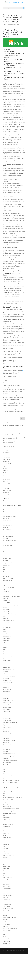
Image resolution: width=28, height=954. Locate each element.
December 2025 (6, 457)
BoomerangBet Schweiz (8, 620)
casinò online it (6, 640)
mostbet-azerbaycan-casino (9, 753)
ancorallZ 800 (6, 576)
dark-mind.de (6, 674)
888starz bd (5, 560)
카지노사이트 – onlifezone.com (10, 928)
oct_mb (4, 785)
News (4, 771)
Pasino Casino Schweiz (8, 824)
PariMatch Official (7, 822)
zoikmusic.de (6, 919)
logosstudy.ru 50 (7, 733)
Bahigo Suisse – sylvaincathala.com (11, 596)
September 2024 (7, 490)
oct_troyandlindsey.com (8, 791)
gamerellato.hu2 (7, 702)
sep (4, 859)
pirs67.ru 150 (6, 833)
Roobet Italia (6, 853)
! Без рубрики (6, 500)
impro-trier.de (6, 713)
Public (4, 842)
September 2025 (7, 463)
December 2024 (6, 483)
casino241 (5, 642)
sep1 (4, 862)
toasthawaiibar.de (7, 893)
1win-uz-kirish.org (7, 525)
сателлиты (5, 926)
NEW (4, 769)
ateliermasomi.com (7, 580)
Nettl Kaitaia (22, 952)
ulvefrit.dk (5, 897)
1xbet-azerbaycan (7, 534)
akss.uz (4, 569)
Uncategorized (6, 899)
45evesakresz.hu (7, 551)
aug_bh (4, 583)
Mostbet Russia (6, 749)
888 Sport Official (7, 558)
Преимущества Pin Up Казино (12, 56)
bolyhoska (5, 618)
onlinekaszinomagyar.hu (9, 811)
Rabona (4, 846)
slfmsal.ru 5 (5, 871)
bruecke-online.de (7, 622)
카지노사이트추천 (7, 930)
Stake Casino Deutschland (9, 882)
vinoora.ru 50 (6, 910)
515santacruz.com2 (7, 554)
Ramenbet (5, 848)
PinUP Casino (6, 831)
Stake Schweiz (6, 884)
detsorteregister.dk (7, 678)
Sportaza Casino (7, 879)
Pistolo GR (5, 835)
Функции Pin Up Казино (13, 71)
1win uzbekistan (7, 520)
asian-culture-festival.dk (8, 578)
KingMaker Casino (7, 727)
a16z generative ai (7, 563)
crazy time (5, 662)
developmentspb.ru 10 (8, 680)
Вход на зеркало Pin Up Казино (13, 60)
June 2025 (5, 470)
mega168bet (6, 738)
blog (18, 24)
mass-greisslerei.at (7, 736)
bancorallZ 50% (6, 600)
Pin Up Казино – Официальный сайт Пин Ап (14, 52)
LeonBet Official (6, 731)
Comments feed (6, 941)
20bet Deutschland (7, 545)
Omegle (5, 802)
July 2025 (5, 468)
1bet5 (4, 512)
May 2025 (5, 472)
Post (4, 839)
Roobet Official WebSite (8, 855)
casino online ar (6, 638)
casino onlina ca (7, 636)
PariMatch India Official (8, 819)
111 (4, 507)
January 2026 (6, 455)
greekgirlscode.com (7, 707)
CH (3, 651)
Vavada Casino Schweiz (8, 908)
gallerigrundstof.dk (7, 696)
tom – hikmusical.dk (7, 895)
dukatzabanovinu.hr (7, 682)
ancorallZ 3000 (6, 574)
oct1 (4, 793)
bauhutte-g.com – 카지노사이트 (10, 605)
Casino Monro (6, 634)
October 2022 (6, 492)
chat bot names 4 (7, 654)
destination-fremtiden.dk (9, 676)
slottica (4, 875)
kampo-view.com (7, 718)
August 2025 (6, 466)
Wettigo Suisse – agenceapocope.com (12, 917)
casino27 (5, 649)
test (4, 891)
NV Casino (5, 773)
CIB (3, 658)
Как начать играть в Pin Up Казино (14, 74)
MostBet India (6, 747)
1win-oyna (5, 523)
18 (3, 509)
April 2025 (5, 475)
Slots (4, 873)
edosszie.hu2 (6, 687)
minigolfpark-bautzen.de (9, 740)
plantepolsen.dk (7, 837)
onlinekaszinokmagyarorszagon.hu (11, 808)
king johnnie (6, 725)
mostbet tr (5, 751)
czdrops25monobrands (8, 669)
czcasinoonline (6, 667)
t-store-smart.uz (7, 888)
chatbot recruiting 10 (8, 656)
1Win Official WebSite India (9, 516)
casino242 (5, 645)
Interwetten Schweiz (8, 716)
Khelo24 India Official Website (10, 722)
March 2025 (5, 477)
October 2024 (6, 488)
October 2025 (6, 461)
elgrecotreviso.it (6, 691)
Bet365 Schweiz (6, 607)
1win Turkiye (6, 518)
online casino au (7, 806)
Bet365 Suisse (6, 609)
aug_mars (5, 585)
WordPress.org (6, 943)
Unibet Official (6, 902)
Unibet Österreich (7, 904)
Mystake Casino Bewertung (9, 764)
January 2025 (6, 481)
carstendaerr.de (7, 627)
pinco (4, 828)
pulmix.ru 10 (6, 844)
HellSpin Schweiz (7, 711)
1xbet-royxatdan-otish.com (9, 540)
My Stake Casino (7, 762)
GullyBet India (6, 709)
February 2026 (6, 452)
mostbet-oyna (6, 758)
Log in (4, 936)
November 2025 (6, 459)
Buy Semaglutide (7, 625)
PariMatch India (6, 817)
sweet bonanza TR (7, 886)
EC (3, 685)
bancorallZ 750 (6, 602)
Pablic (4, 815)
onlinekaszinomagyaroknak (9, 813)
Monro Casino (6, 742)
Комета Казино (6, 924)
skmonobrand (6, 868)
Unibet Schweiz (6, 906)
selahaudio (5, 857)
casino (4, 631)
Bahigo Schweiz (6, 591)
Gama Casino (6, 698)
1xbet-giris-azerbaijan (8, 536)
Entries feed (6, 939)
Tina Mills (6, 24)
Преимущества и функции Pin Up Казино (14, 64)
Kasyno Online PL (7, 720)
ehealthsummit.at (7, 689)
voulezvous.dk (6, 913)
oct (3, 778)
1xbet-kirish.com (7, 538)
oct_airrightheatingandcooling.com (11, 780)
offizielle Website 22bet (8, 800)
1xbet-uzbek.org (7, 543)
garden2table (6, 705)
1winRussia (5, 527)
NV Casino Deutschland (8, 776)
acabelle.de (5, 567)
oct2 (4, 795)
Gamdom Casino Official (8, 700)
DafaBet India (6, 671)
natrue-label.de (6, 767)
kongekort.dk (6, 729)
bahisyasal (5, 598)
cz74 (4, 665)
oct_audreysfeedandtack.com (10, 782)
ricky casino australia (8, 851)
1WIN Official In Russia (8, 514)
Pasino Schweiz (6, 826)
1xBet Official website (8, 531)
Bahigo (4, 589)
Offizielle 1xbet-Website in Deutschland (12, 797)
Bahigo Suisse (6, 594)
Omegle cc (5, 804)
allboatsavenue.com (7, 571)
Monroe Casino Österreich (9, 745)
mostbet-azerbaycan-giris (9, 756)
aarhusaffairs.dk (7, 565)
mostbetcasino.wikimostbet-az (10, 760)
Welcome (5, 915)
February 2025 (6, 479)
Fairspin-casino (6, 693)
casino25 (5, 647)
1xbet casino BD (6, 529)
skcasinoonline (6, 866)
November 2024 (6, 486)
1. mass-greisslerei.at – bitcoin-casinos (12, 505)
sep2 (4, 864)
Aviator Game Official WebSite (10, 587)
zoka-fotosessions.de (8, 922)
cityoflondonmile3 (7, 660)
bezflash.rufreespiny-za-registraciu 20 (12, 614)
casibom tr (5, 629)
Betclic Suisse (6, 611)
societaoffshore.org (7, 877)
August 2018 (6, 495)
